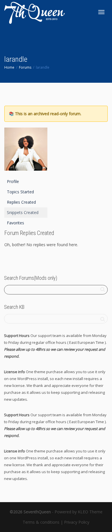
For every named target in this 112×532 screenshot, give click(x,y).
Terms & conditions (41, 522)
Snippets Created (22, 212)
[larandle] (25, 151)
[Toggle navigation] (101, 12)
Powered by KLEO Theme (79, 511)
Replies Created (21, 202)
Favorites (15, 222)
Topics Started (20, 191)
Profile (13, 181)
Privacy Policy (76, 522)
